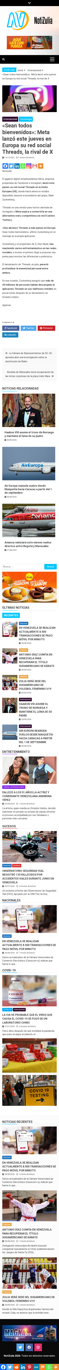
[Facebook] (5, 166)
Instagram (38, 1347)
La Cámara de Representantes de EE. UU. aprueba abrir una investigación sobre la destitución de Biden (28, 357)
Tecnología (26, 119)
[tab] (11, 615)
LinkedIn (11, 334)
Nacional (23, 623)
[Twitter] (11, 166)
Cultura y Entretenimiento (13, 787)
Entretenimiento (16, 752)
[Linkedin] (17, 166)
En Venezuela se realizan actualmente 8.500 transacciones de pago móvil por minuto (29, 945)
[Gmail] (34, 166)
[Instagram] (28, 166)
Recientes (11, 615)
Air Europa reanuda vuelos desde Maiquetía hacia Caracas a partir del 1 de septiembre (28, 489)
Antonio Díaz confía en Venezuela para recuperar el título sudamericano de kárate (27, 1233)
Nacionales (11, 900)
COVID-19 (9, 970)
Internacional (10, 119)
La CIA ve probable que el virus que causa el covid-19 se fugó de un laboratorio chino (27, 1018)
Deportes (23, 650)
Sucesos (9, 826)
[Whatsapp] (23, 166)
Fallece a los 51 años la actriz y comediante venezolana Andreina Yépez (27, 796)
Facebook (11, 328)
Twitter (29, 328)
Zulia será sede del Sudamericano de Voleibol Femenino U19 (35, 685)
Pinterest (47, 328)
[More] (40, 166)
